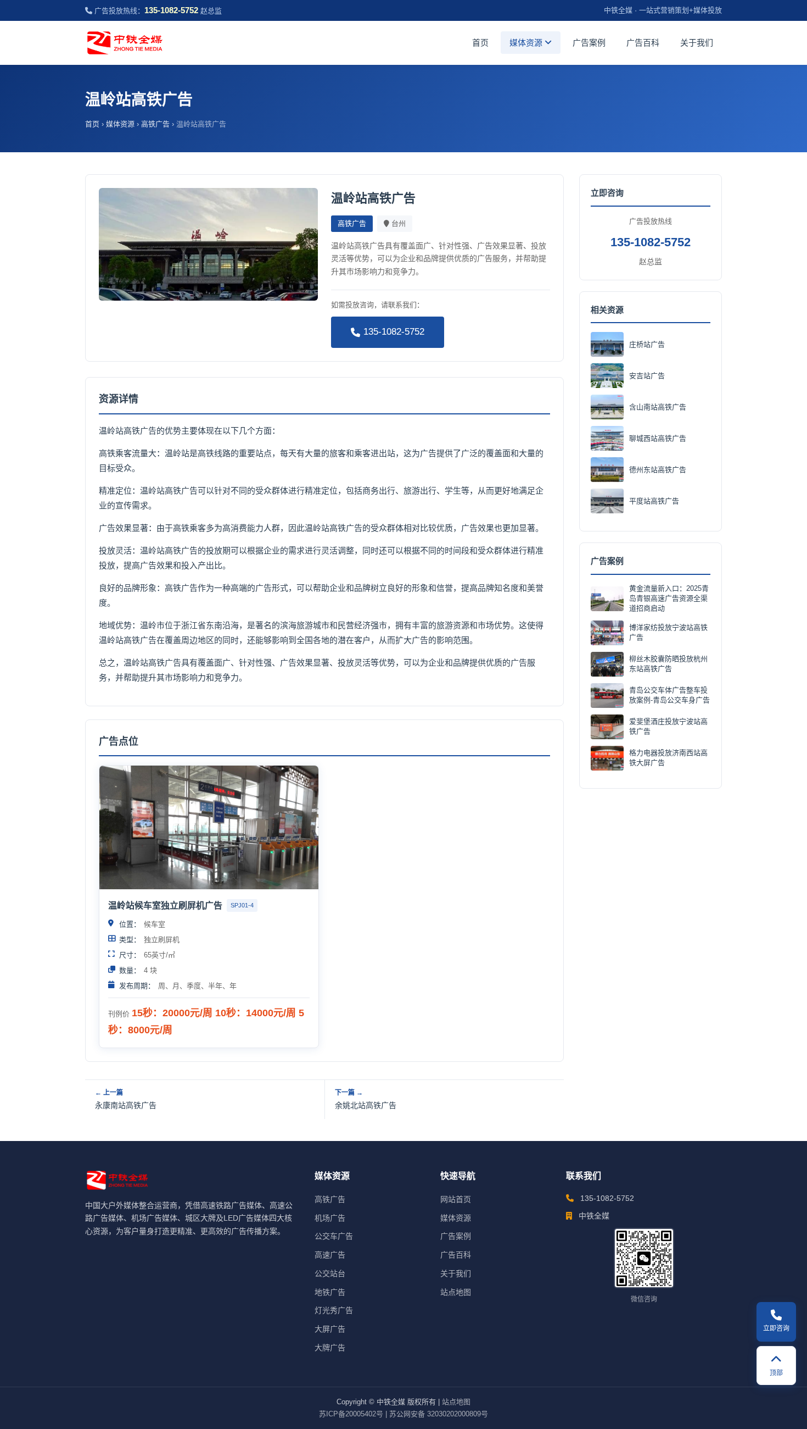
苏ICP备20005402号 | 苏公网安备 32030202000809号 (403, 1414)
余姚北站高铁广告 (365, 1105)
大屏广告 (330, 1329)
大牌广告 (330, 1347)
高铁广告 (155, 124)
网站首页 (455, 1199)
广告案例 (589, 42)
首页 (480, 42)
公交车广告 (334, 1236)
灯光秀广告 (334, 1310)
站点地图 (455, 1292)
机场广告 (330, 1218)
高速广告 (330, 1254)
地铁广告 (330, 1292)
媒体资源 (527, 42)
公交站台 (330, 1273)
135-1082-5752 (393, 331)
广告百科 (642, 42)
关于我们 (696, 42)
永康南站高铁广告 (125, 1105)
